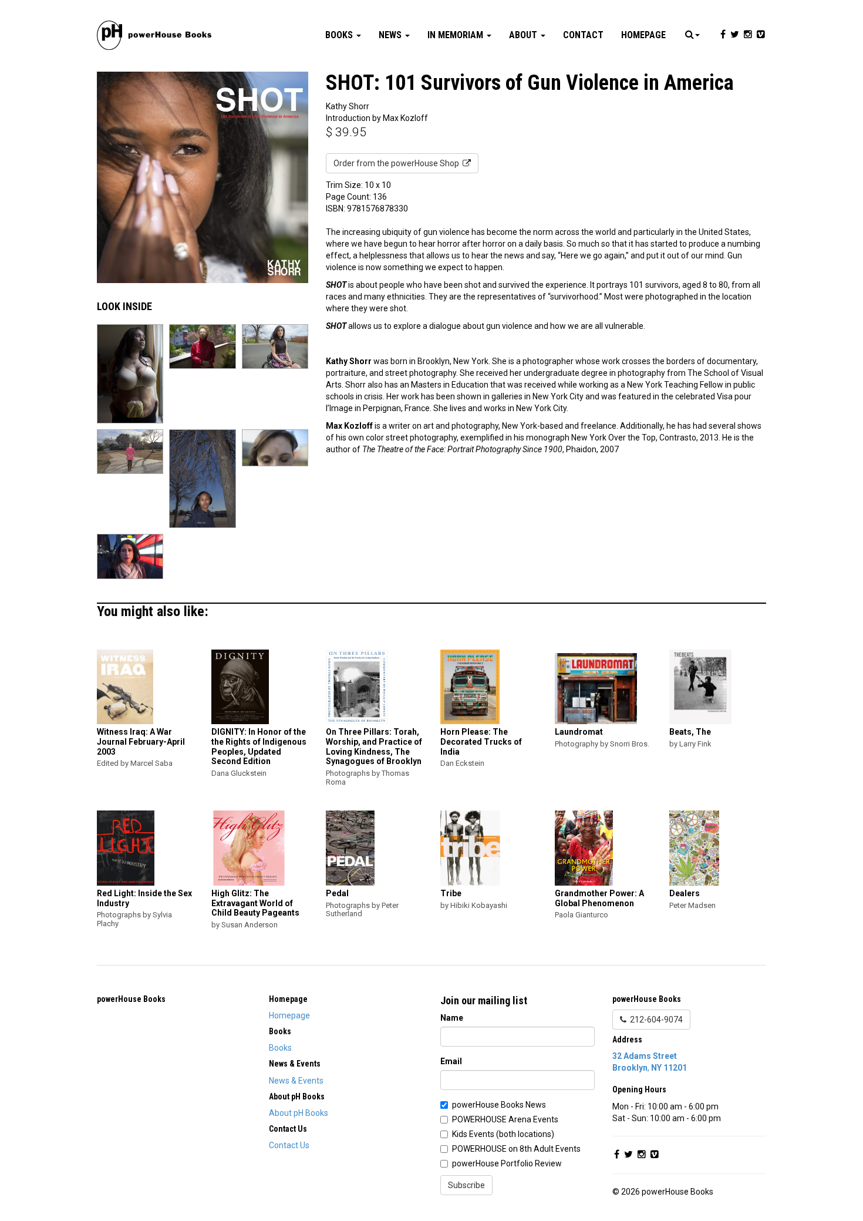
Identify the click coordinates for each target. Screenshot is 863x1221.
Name (451, 1017)
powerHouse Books (131, 999)
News (391, 35)
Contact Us (289, 1145)
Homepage (643, 35)
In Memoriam (456, 35)
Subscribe (466, 1185)
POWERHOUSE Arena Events (505, 1119)
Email (451, 1061)
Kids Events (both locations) (503, 1134)
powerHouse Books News (499, 1104)
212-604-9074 (654, 1019)
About (524, 35)
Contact (583, 35)
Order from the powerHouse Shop (398, 163)
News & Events (296, 1080)
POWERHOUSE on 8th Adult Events (516, 1148)
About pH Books (298, 1113)
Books (340, 35)
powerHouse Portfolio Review (507, 1163)
